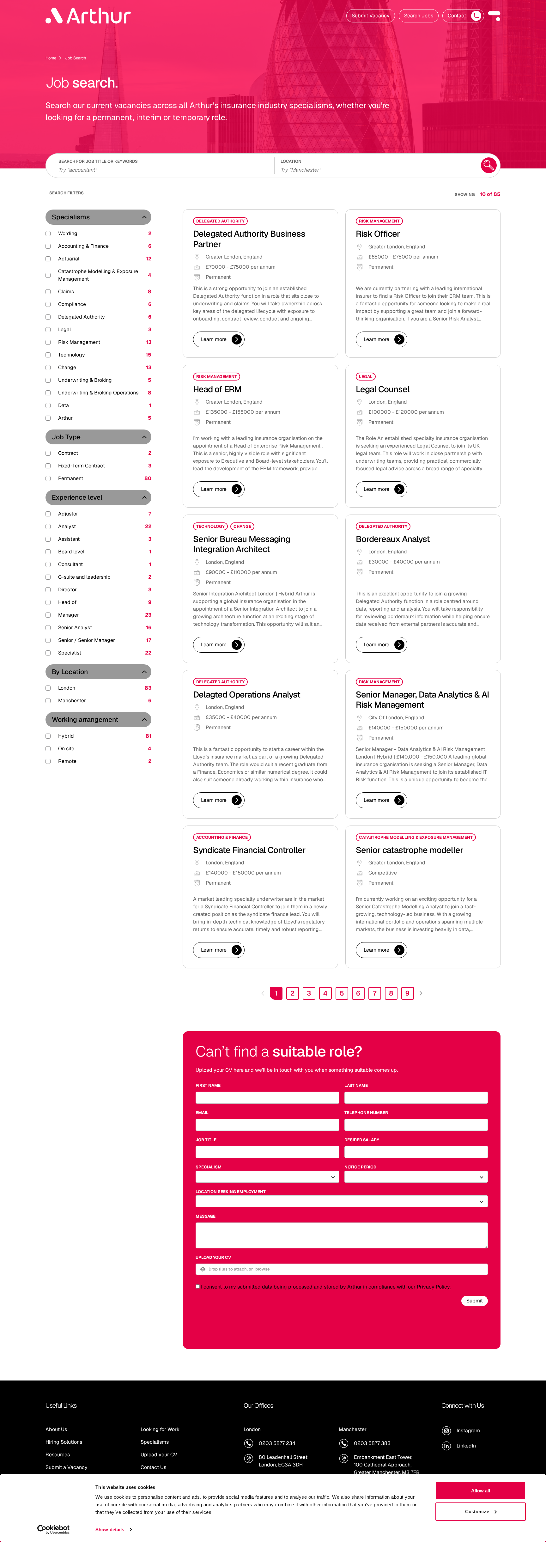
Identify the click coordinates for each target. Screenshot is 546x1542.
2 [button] (292, 993)
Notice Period (360, 1167)
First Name (208, 1085)
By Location (70, 671)
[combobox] (377, 169)
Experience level (77, 497)
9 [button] (407, 993)
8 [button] (391, 993)
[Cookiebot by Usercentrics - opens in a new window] (53, 1529)
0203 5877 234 (277, 1443)
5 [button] (342, 993)
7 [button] (374, 993)
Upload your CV (213, 1257)
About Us (56, 1429)
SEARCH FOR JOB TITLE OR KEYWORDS (98, 161)
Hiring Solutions (64, 1442)
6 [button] (358, 993)
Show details (109, 1529)
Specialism (208, 1167)
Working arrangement (85, 719)
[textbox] (267, 1097)
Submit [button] (474, 1300)
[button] (494, 15)
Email (202, 1112)
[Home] (88, 16)
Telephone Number (366, 1112)
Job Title (206, 1140)
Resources (58, 1454)
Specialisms (71, 217)
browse (262, 1269)
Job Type (66, 437)
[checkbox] (198, 1286)
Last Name (356, 1085)
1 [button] (276, 993)
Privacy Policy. (434, 1286)
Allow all (480, 1490)
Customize (477, 1511)
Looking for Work (160, 1429)
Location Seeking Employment (231, 1191)
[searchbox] (162, 169)
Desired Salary (361, 1140)
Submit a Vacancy (67, 1467)
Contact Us (153, 1467)
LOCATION (291, 161)
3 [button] (309, 993)
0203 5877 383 (372, 1443)
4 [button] (325, 993)
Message (205, 1216)
